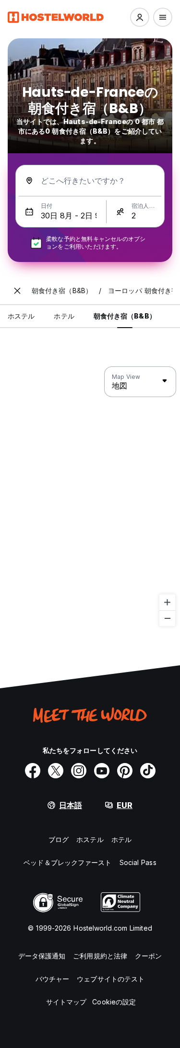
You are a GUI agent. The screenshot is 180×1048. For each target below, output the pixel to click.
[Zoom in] (167, 602)
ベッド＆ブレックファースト (67, 862)
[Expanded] (17, 290)
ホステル (89, 839)
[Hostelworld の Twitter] (55, 770)
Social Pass (138, 862)
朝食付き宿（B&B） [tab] (125, 316)
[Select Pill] (139, 17)
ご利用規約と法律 (100, 956)
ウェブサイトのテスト (110, 979)
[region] (90, 497)
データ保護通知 (42, 956)
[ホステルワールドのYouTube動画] (101, 770)
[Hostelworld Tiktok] (148, 770)
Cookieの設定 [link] (114, 1002)
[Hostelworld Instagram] (78, 770)
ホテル (121, 839)
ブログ (58, 839)
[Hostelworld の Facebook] (32, 770)
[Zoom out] (167, 618)
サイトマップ (66, 1002)
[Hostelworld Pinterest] (124, 770)
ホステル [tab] (21, 316)
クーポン (148, 956)
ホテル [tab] (64, 316)
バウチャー (53, 979)
